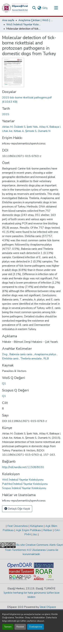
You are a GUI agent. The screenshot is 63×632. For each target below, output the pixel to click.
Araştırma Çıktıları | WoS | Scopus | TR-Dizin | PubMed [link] (35, 20)
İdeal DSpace (48, 607)
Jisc (35, 534)
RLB (46, 358)
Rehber (48, 530)
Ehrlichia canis (10, 358)
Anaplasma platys (45, 354)
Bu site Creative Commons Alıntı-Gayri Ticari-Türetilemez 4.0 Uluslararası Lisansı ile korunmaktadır (34, 549)
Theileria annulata (31, 358)
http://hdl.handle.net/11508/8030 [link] (23, 467)
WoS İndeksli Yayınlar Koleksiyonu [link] (23, 24)
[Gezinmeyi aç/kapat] (56, 8)
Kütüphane (36, 526)
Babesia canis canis (21, 354)
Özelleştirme (35, 626)
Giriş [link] (45, 8)
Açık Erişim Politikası (28, 530)
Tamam (8, 626)
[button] (15, 8)
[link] (31, 99)
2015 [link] (5, 114)
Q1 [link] (4, 383)
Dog (5, 354)
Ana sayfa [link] (8, 20)
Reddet (20, 626)
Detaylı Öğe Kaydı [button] (18, 509)
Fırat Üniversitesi (18, 526)
